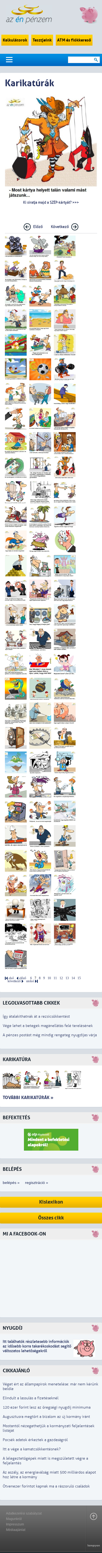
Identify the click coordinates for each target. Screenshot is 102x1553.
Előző (38, 226)
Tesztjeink (42, 40)
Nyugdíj (12, 1328)
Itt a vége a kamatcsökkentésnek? (32, 1449)
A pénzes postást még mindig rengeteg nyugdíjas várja (50, 1035)
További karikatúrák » (28, 1097)
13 (67, 978)
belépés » (11, 1182)
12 (61, 978)
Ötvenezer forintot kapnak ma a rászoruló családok (46, 1486)
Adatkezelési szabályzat (24, 1513)
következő (14, 981)
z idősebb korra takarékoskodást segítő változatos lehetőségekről (37, 1348)
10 (49, 978)
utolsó (30, 981)
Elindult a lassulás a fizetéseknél (30, 1398)
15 (79, 978)
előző (22, 978)
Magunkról (14, 1519)
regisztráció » (36, 1182)
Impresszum (15, 1524)
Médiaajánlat (15, 1530)
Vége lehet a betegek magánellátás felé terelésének (48, 1025)
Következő (60, 226)
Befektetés (16, 1118)
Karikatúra (17, 1059)
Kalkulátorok (15, 40)
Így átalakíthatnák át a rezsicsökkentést (36, 1016)
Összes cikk (51, 1218)
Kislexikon (51, 1202)
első (11, 978)
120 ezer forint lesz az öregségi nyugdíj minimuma (47, 1407)
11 (55, 978)
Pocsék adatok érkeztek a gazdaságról (35, 1440)
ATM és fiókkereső (74, 40)
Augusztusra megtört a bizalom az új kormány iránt (46, 1416)
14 (73, 978)
